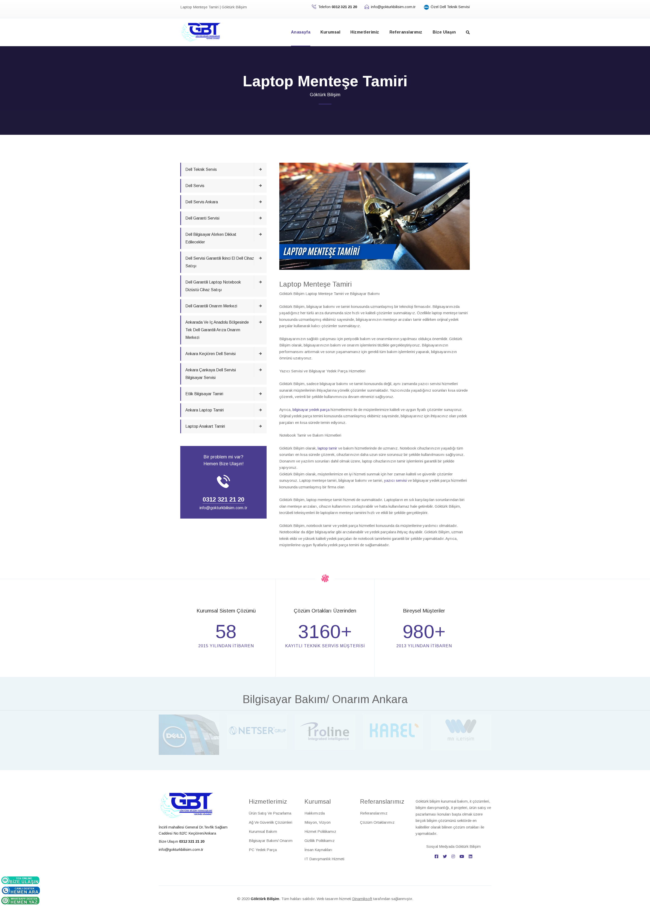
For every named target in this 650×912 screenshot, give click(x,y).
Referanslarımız (405, 32)
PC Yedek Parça (263, 850)
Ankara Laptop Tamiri (204, 410)
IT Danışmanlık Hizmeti (324, 859)
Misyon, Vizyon (317, 822)
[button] (468, 32)
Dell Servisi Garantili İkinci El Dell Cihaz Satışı (219, 262)
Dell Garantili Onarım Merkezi (211, 306)
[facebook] (436, 856)
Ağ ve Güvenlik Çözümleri (270, 822)
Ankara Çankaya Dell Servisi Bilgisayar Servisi (210, 374)
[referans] (189, 734)
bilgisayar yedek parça (311, 409)
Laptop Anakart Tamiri (205, 426)
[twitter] (445, 856)
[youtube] (462, 856)
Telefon (337, 7)
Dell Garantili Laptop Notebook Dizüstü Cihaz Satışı (213, 286)
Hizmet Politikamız (320, 831)
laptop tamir (327, 448)
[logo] (187, 805)
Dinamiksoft (362, 899)
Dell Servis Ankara (201, 202)
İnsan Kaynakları (318, 850)
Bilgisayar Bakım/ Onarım (270, 840)
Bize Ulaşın (444, 32)
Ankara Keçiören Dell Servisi (210, 354)
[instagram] (453, 856)
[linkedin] (470, 856)
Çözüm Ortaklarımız (377, 822)
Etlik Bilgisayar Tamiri (204, 394)
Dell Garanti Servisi (202, 218)
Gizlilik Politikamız (319, 840)
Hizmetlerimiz (364, 32)
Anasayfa (301, 32)
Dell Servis (194, 186)
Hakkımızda (314, 813)
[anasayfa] (201, 31)
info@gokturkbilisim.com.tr (393, 7)
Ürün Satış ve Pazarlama (270, 813)
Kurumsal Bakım (263, 831)
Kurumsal (330, 32)
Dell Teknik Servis (201, 169)
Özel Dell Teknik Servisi (450, 7)
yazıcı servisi (395, 480)
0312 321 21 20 (223, 499)
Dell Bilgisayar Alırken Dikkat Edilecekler (210, 238)
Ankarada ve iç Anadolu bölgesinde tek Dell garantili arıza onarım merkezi (217, 330)
